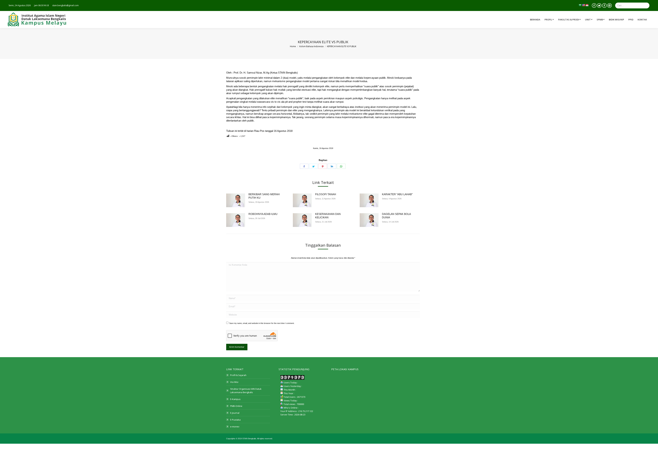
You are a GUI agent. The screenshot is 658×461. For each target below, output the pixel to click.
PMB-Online (236, 406)
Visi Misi (234, 382)
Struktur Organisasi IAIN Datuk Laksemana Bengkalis (245, 390)
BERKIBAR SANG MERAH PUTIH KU (264, 196)
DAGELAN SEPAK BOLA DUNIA (396, 216)
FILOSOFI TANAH (325, 194)
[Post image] (235, 200)
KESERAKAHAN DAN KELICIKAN (328, 216)
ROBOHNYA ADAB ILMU (262, 214)
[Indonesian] (586, 5)
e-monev (234, 426)
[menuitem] (570, 19)
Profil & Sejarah (238, 375)
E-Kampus (235, 399)
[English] (583, 5)
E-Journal (234, 412)
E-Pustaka (235, 419)
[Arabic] (580, 5)
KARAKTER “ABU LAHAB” (397, 194)
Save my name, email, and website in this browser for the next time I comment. (261, 323)
